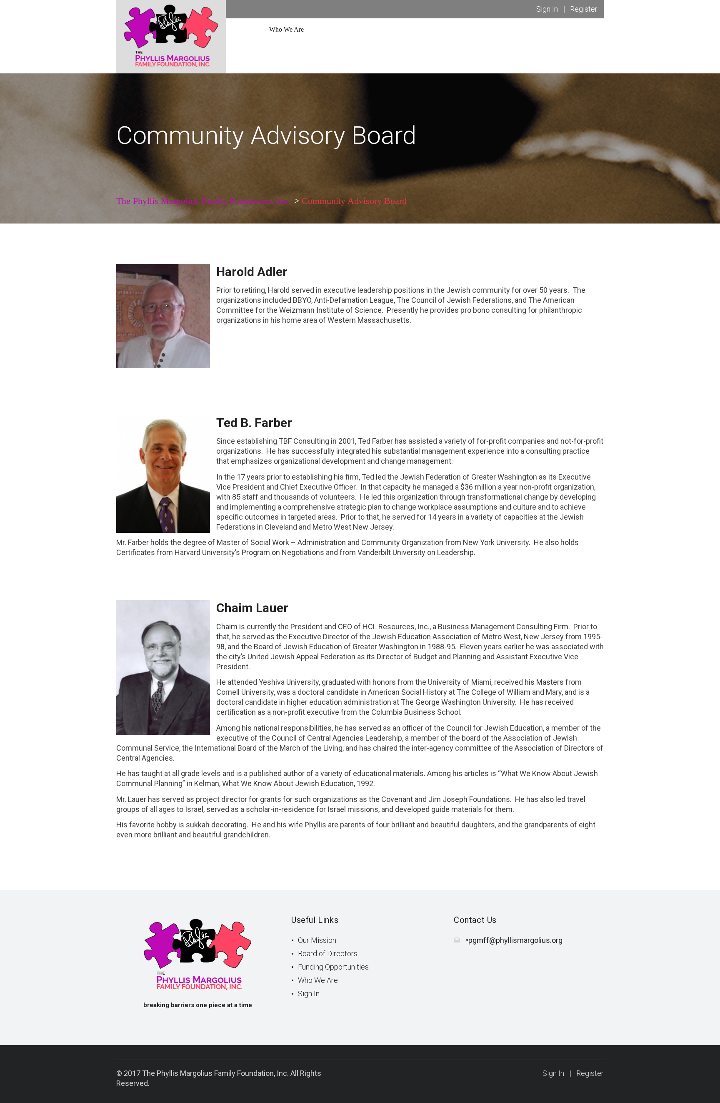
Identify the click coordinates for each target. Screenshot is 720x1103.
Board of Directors (328, 953)
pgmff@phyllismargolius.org (515, 940)
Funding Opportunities (333, 966)
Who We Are (318, 980)
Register (584, 9)
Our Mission (317, 940)
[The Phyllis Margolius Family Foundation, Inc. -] (171, 36)
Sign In (547, 9)
